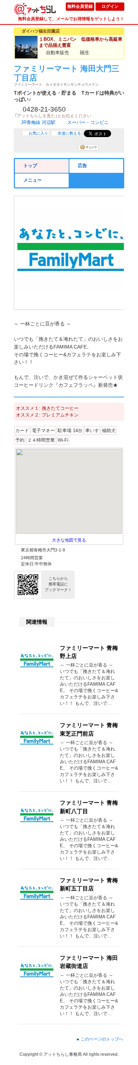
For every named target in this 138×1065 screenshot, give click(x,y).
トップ (30, 165)
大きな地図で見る (69, 540)
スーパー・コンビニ (88, 122)
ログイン (110, 6)
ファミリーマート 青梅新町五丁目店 (89, 884)
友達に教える (69, 133)
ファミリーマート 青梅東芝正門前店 (89, 729)
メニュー (32, 180)
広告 (82, 165)
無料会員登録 (80, 6)
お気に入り (38, 133)
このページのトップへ (102, 1039)
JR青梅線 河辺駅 (38, 122)
